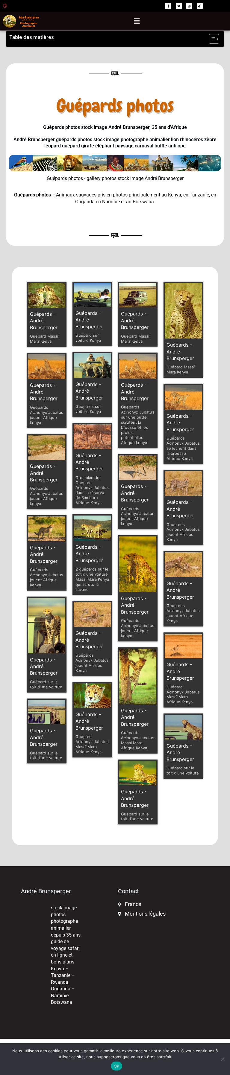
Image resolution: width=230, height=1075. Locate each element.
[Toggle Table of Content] (211, 39)
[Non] (223, 1059)
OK (116, 1066)
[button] (137, 21)
